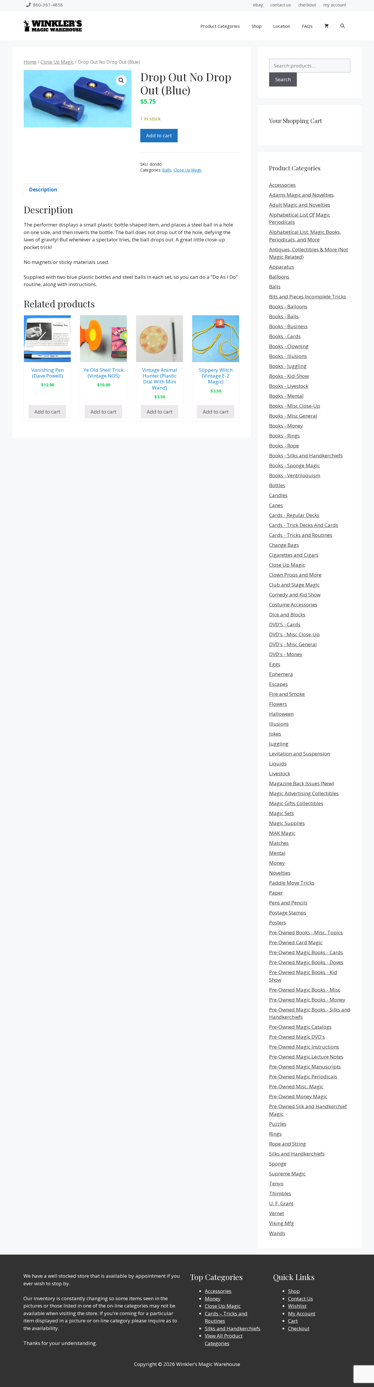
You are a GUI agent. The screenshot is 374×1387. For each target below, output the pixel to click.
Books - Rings (284, 435)
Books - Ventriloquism (294, 475)
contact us (280, 5)
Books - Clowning (289, 346)
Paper (276, 892)
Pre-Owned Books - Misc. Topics (306, 932)
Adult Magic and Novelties (299, 204)
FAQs (307, 26)
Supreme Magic (287, 1173)
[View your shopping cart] (326, 26)
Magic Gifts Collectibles (296, 803)
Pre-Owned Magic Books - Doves (306, 962)
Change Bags (284, 545)
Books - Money (286, 425)
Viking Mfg (281, 1223)
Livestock (279, 773)
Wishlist (297, 1306)
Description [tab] (43, 189)
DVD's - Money (285, 654)
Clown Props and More (295, 574)
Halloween (281, 713)
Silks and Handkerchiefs (297, 1153)
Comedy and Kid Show (295, 594)
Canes (276, 505)
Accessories (282, 184)
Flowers (278, 704)
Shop (257, 26)
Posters (277, 922)
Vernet (276, 1213)
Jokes (275, 733)
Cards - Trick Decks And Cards (303, 525)
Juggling (278, 743)
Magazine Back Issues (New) (301, 783)
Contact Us (300, 1298)
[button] (121, 80)
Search (283, 79)
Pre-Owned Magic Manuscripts (305, 1066)
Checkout (298, 1328)
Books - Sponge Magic (294, 465)
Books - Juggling (288, 366)
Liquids (278, 763)
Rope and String (287, 1143)
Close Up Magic (57, 62)
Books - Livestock (288, 386)
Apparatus (281, 266)
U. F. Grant (281, 1203)
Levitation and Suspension (299, 753)
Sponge (277, 1163)
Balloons (279, 276)
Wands (277, 1233)
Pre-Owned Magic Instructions (304, 1046)
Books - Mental (286, 395)
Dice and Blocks (287, 614)
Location (281, 26)
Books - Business (288, 326)
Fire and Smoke (287, 694)
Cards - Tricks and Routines (300, 535)
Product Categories (220, 26)
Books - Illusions (288, 356)
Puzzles (277, 1123)
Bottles (277, 485)
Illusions (279, 723)
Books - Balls (284, 316)
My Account (301, 1313)
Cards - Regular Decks (294, 515)
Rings (275, 1133)
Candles (278, 495)
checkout (307, 5)
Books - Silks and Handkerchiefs (306, 455)
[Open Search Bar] (343, 26)
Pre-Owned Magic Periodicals (303, 1076)
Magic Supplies (287, 823)
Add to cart (159, 135)
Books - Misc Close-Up (294, 405)
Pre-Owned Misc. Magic (296, 1086)
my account (334, 5)
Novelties (279, 872)
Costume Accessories (293, 604)
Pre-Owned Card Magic (296, 942)
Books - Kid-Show (289, 376)
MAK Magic (282, 833)
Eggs (274, 664)
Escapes (278, 684)
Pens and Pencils (288, 902)
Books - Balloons (288, 306)
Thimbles (280, 1193)
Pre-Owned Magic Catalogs (300, 1026)
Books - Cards (285, 336)
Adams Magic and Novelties (301, 194)
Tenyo (276, 1183)
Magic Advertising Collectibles (304, 793)
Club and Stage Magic (294, 584)
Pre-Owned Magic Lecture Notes (306, 1056)
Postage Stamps (287, 912)
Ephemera (281, 674)
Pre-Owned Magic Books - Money (307, 999)
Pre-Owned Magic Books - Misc (304, 989)
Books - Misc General (293, 415)
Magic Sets (281, 813)
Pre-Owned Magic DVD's (297, 1036)
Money (277, 862)
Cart (293, 1320)
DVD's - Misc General (293, 644)
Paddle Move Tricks (291, 882)
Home (30, 62)
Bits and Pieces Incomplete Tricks (307, 296)
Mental (277, 853)
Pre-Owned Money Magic (298, 1096)
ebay (258, 5)
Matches (279, 843)
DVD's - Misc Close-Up (294, 634)
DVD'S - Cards (284, 624)
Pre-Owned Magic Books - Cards (306, 952)
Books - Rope (284, 445)
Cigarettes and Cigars (293, 554)
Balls (166, 170)
